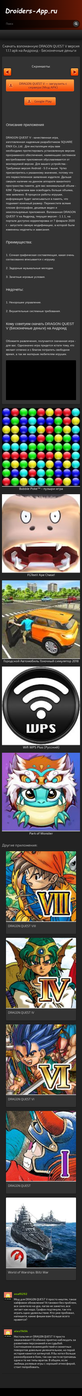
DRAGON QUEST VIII (22, 926)
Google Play (43, 101)
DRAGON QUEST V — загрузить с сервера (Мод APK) (43, 85)
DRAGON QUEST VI (21, 1099)
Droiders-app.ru (32, 10)
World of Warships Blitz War (28, 1272)
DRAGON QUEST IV (21, 1012)
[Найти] (76, 24)
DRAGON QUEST (19, 1185)
